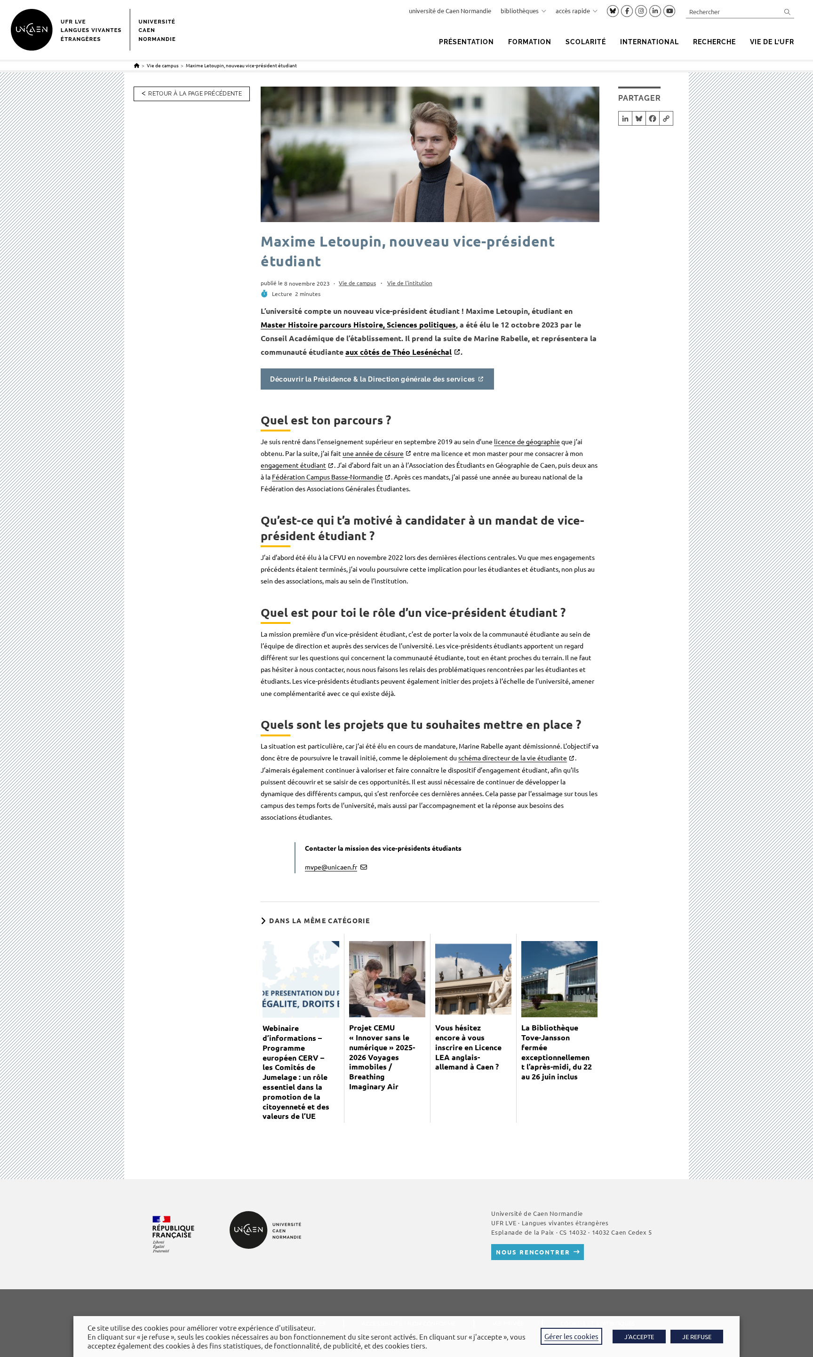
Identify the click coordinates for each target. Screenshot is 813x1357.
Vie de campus (357, 283)
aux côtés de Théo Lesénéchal (398, 352)
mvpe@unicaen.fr (331, 866)
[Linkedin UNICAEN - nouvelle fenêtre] (655, 11)
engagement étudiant (293, 465)
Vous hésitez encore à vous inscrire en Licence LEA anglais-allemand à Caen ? (468, 1047)
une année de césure (373, 453)
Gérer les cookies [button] (571, 1336)
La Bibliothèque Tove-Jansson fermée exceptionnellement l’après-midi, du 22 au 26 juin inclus (556, 1052)
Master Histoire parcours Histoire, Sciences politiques (358, 324)
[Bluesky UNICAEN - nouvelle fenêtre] (613, 11)
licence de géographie (527, 441)
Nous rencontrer (533, 1252)
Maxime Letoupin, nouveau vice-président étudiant (241, 65)
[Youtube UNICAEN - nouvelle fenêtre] (669, 11)
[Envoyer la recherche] (787, 11)
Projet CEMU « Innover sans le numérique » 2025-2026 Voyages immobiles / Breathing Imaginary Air (382, 1057)
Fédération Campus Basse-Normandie (327, 476)
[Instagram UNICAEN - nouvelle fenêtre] (641, 11)
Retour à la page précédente (195, 93)
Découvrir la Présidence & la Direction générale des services (372, 379)
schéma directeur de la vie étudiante (512, 757)
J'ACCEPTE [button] (639, 1337)
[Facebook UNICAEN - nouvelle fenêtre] (627, 11)
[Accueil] (136, 65)
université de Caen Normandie (450, 11)
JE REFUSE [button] (696, 1337)
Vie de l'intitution (409, 283)
